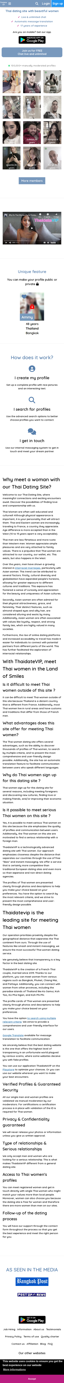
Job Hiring (9, 1329)
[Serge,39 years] (53, 158)
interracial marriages (27, 567)
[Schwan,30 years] (33, 132)
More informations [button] (14, 1369)
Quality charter (50, 1336)
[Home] (3, 3)
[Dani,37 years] (33, 81)
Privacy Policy (13, 1336)
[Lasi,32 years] (53, 81)
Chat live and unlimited (32, 52)
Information (24, 1329)
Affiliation (32, 1343)
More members (32, 181)
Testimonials (53, 1329)
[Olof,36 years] (12, 107)
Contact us (18, 1343)
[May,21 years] (33, 107)
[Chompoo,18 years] (53, 132)
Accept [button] (32, 1378)
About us (38, 1329)
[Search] (37, 3)
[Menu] (9, 3)
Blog (43, 1343)
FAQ (50, 1343)
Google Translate (13, 1035)
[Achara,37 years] (12, 132)
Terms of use (31, 1336)
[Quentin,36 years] (12, 158)
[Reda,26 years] (53, 107)
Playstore (8, 1069)
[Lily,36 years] (12, 81)
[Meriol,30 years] (33, 158)
